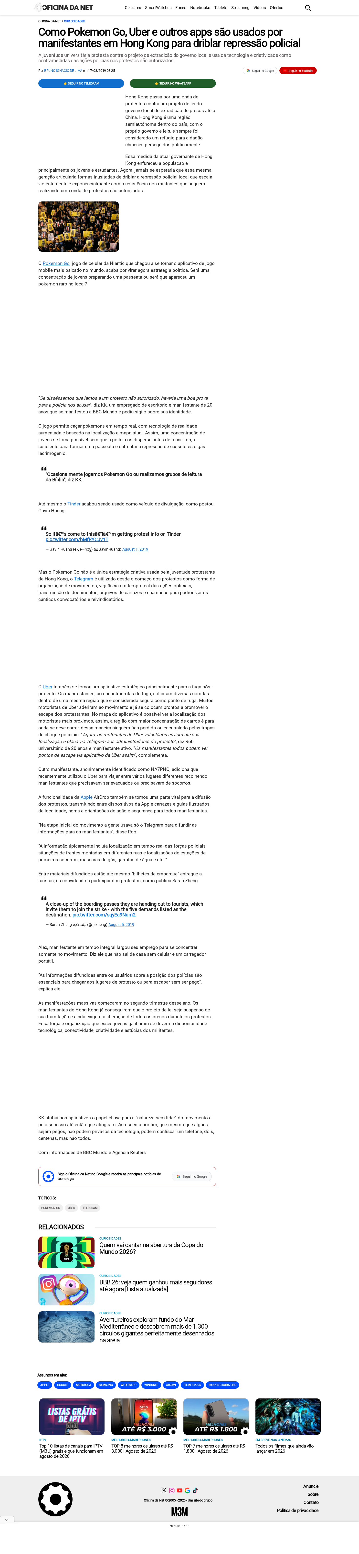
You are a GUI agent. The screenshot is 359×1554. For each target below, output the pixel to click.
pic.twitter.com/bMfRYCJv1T (77, 539)
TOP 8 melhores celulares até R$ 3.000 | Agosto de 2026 (142, 1448)
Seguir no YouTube (300, 71)
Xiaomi (171, 1385)
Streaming (240, 7)
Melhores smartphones (131, 1440)
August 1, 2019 (135, 549)
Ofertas (276, 7)
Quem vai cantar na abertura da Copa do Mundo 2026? (151, 1248)
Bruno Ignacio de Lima (63, 71)
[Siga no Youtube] (180, 1490)
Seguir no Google (263, 71)
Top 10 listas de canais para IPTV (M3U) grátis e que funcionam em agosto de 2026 (71, 1451)
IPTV (42, 1440)
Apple (87, 797)
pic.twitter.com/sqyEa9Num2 (104, 915)
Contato (311, 1502)
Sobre (313, 1494)
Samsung (106, 1385)
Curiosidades (74, 21)
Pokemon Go (56, 263)
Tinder (73, 504)
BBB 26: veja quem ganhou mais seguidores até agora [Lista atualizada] (155, 1285)
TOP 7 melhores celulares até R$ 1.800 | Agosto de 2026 (214, 1448)
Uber (47, 687)
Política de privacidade (298, 1510)
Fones (180, 7)
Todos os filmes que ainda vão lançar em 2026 (284, 1448)
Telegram (83, 579)
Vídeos (259, 7)
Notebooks (200, 7)
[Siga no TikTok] (195, 1490)
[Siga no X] (164, 1490)
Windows (151, 1385)
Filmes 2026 (192, 1385)
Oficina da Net (49, 21)
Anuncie (311, 1486)
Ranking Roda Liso (222, 1385)
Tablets (220, 7)
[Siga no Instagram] (172, 1490)
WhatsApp (129, 1385)
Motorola (83, 1385)
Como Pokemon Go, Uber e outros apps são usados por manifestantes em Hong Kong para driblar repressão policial (169, 37)
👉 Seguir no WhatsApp (173, 83)
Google (62, 1385)
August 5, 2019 (121, 924)
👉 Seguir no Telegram (81, 83)
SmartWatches (158, 7)
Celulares (133, 7)
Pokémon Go (50, 1208)
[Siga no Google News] (187, 1490)
